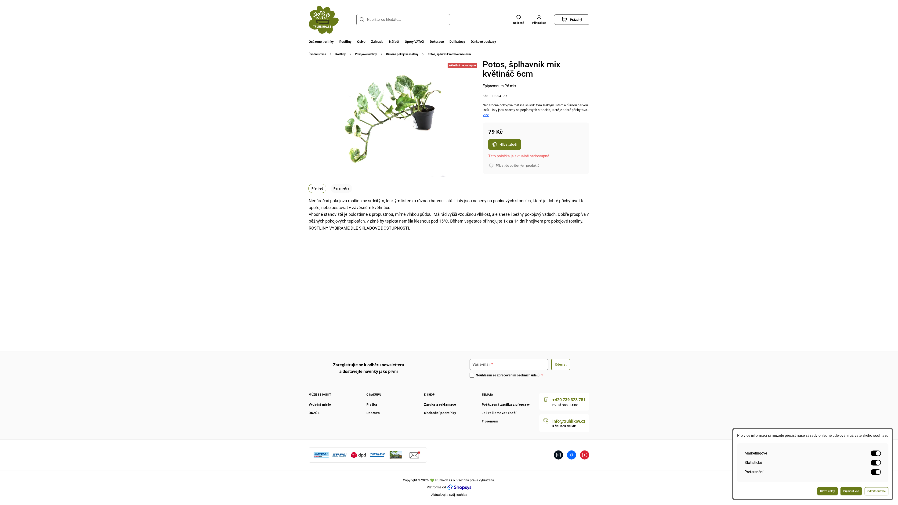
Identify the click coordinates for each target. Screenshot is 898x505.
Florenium (490, 421)
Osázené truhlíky (321, 41)
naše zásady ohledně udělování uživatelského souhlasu (842, 435)
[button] (539, 19)
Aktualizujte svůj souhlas (449, 495)
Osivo (361, 41)
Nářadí (394, 41)
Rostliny (345, 41)
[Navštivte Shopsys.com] (459, 487)
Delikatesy (457, 41)
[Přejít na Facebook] (571, 455)
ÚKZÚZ (314, 413)
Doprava (373, 413)
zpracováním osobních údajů (518, 375)
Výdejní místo (320, 404)
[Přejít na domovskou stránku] (324, 20)
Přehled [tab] (317, 188)
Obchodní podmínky (440, 413)
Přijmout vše (851, 491)
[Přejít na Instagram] (558, 455)
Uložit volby (827, 491)
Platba (371, 404)
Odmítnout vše (876, 491)
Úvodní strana (317, 54)
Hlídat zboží (508, 144)
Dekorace (437, 41)
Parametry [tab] (341, 188)
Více (486, 115)
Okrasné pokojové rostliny (402, 54)
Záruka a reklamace (440, 404)
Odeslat (561, 364)
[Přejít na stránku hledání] (362, 19)
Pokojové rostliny (366, 54)
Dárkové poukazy (483, 41)
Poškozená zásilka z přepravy (506, 404)
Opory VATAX (414, 41)
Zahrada (377, 41)
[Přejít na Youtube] (584, 455)
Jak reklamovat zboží (499, 413)
